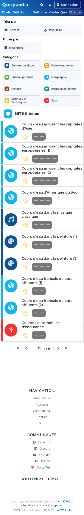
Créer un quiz (42, 411)
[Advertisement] (42, 365)
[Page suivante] (58, 348)
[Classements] (49, 5)
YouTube (45, 455)
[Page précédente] (26, 348)
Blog (42, 423)
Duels (6, 12)
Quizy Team (45, 467)
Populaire (55, 30)
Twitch (45, 461)
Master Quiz (57, 12)
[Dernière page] (66, 348)
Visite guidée (42, 398)
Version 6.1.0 (64, 510)
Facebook (45, 442)
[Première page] (18, 348)
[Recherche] (41, 5)
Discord (45, 448)
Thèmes (75, 12)
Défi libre (40, 12)
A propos (42, 404)
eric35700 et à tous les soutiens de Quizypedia (47, 503)
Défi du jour (21, 12)
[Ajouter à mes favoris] (25, 137)
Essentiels (16, 48)
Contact (42, 417)
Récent (14, 30)
